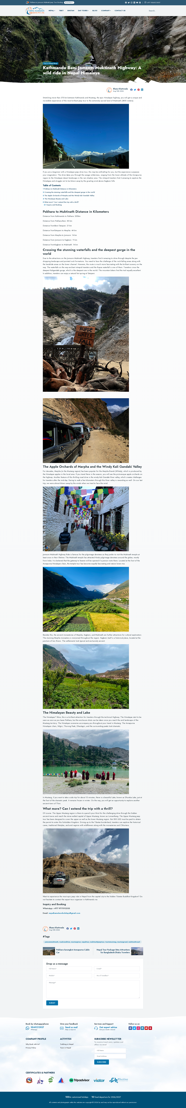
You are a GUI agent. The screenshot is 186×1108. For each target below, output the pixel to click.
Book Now (68, 3)
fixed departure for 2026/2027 (106, 1097)
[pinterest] (138, 90)
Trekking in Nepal (66, 1044)
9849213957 (37, 1027)
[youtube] (146, 1028)
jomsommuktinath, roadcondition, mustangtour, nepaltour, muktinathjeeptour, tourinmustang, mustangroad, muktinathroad (92, 942)
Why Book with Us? (33, 1044)
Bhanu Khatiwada (120, 89)
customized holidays (76, 1097)
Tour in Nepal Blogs (50, 63)
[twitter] (135, 90)
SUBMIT (52, 1003)
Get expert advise (108, 1027)
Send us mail (71, 1027)
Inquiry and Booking (54, 205)
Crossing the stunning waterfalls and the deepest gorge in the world (69, 192)
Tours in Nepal (65, 1048)
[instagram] (138, 1028)
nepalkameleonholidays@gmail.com (64, 913)
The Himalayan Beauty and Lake (56, 199)
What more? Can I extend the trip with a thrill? (61, 202)
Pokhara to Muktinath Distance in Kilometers (60, 189)
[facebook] (131, 90)
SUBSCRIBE (101, 1062)
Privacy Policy (31, 1048)
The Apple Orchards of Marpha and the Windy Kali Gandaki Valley (69, 195)
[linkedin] (142, 90)
